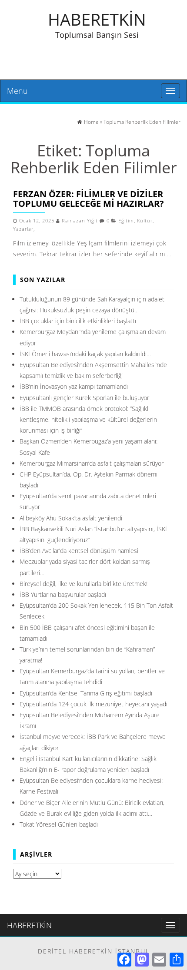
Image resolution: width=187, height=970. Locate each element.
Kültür (145, 221)
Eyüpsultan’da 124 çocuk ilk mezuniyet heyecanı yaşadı (93, 704)
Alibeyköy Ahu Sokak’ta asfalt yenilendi (71, 518)
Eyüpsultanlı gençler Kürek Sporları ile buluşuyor (84, 398)
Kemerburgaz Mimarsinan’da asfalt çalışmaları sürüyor (92, 463)
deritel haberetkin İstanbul (94, 951)
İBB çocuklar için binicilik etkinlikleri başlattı (78, 321)
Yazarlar (23, 229)
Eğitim (126, 221)
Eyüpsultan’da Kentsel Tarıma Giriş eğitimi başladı (86, 693)
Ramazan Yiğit (80, 221)
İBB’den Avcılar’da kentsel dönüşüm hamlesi (79, 550)
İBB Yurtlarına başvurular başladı (63, 594)
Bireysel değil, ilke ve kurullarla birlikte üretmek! (83, 583)
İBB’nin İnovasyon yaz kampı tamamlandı (74, 386)
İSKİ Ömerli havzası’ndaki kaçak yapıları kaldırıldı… (85, 354)
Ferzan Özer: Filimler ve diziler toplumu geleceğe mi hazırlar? (88, 198)
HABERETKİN (97, 19)
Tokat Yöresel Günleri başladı (59, 824)
